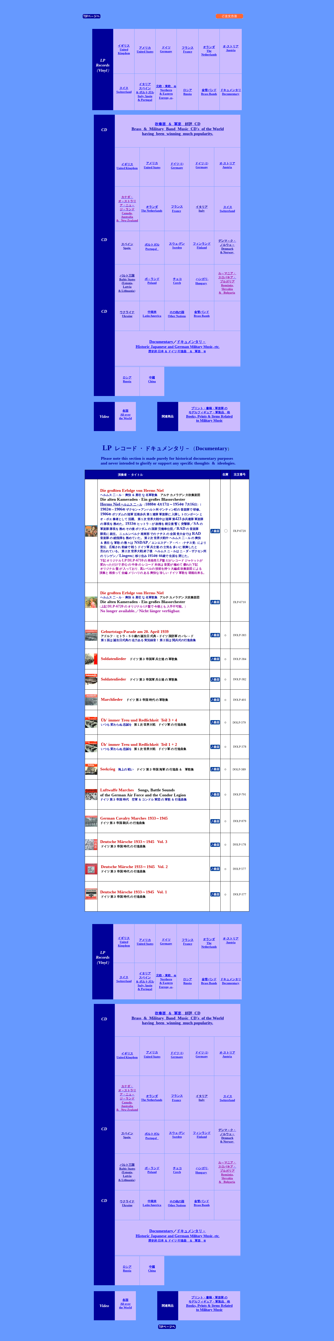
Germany (166, 51)
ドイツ (174, 163)
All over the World (125, 416)
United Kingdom (124, 51)
